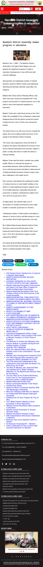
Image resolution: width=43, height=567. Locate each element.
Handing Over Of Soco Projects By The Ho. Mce (22, 399)
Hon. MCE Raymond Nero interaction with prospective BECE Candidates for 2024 (22, 359)
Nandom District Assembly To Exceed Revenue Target (21, 411)
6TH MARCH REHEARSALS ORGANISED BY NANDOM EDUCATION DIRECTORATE (23, 318)
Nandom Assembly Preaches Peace (20, 414)
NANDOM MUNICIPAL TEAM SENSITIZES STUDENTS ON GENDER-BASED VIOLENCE (23, 298)
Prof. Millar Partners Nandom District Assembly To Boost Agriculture (20, 403)
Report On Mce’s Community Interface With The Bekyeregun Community (22, 389)
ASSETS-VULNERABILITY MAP (18, 311)
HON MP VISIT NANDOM (16, 348)
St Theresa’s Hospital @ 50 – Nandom (21, 424)
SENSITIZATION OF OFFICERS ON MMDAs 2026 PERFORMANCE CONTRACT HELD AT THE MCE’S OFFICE (23, 323)
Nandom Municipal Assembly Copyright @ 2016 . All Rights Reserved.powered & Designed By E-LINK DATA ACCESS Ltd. (22, 563)
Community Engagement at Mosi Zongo (21, 333)
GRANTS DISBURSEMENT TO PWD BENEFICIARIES (19, 308)
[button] (12, 557)
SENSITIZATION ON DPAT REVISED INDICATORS (20, 278)
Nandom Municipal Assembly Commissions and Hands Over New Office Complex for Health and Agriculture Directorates (23, 287)
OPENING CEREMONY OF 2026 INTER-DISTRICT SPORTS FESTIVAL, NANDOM (21, 282)
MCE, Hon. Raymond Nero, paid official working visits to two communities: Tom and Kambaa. (23, 351)
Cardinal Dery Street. (14, 386)
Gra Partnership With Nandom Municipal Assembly (21, 395)
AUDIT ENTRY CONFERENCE (17, 327)
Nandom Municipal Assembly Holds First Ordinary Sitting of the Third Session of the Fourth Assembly (22, 293)
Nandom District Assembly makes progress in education (23, 407)
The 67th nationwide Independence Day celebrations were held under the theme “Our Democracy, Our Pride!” (23, 363)
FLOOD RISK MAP (13, 313)
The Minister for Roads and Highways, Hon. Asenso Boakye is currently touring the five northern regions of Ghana (22, 343)
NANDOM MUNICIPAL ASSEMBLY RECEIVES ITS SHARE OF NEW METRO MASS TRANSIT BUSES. (23, 303)
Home (4, 28)
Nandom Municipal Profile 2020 (18, 382)
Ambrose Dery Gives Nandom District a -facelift (22, 421)
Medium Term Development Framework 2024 (23, 355)
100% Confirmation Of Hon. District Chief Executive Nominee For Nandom (21, 427)
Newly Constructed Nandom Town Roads (22, 384)
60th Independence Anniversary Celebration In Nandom (23, 417)
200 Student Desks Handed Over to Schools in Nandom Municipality (23, 274)
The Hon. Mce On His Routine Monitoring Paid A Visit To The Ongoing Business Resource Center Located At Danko (21, 378)
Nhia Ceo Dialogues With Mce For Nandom (22, 392)
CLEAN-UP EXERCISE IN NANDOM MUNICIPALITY (19, 330)
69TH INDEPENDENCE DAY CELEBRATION (22, 315)
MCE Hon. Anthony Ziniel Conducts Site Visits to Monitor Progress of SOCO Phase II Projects (23, 337)
